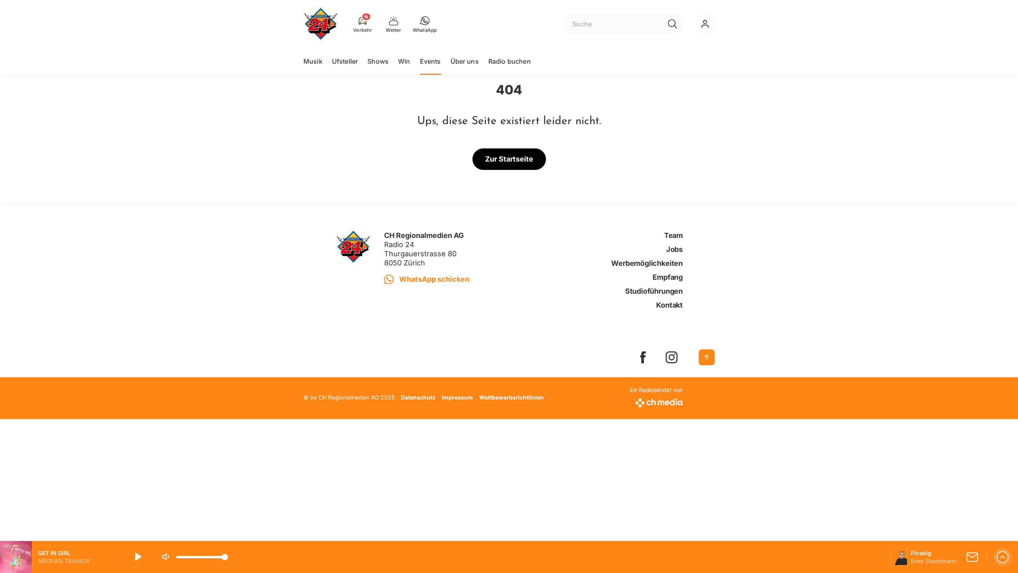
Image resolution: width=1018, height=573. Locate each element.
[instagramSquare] (672, 357)
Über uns (465, 61)
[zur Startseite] (321, 24)
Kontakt (669, 305)
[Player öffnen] (1002, 557)
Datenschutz (418, 397)
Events (430, 61)
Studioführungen (654, 291)
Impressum (457, 397)
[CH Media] (656, 401)
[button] (425, 24)
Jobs (674, 249)
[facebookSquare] (643, 357)
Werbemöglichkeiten (647, 263)
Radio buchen (509, 61)
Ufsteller (345, 61)
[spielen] (138, 557)
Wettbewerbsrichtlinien (511, 397)
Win (404, 61)
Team (673, 235)
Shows (378, 61)
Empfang (668, 277)
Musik (312, 61)
